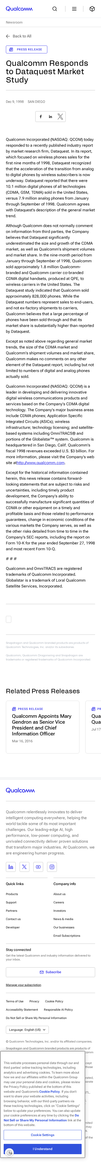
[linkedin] (50, 116)
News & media (63, 919)
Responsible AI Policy (58, 1009)
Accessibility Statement (22, 1009)
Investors (59, 910)
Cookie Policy (54, 1001)
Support (11, 902)
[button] (36, 1018)
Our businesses (63, 927)
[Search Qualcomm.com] (55, 9)
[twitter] (60, 116)
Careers (58, 902)
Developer (13, 927)
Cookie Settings (42, 1135)
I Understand (42, 1149)
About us (59, 894)
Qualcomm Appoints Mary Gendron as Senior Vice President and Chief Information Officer (41, 725)
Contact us (13, 919)
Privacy (34, 1001)
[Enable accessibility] (9, 1152)
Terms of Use (15, 1001)
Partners (11, 910)
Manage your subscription (23, 985)
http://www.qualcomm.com (40, 462)
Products (12, 894)
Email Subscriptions (66, 935)
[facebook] (41, 116)
